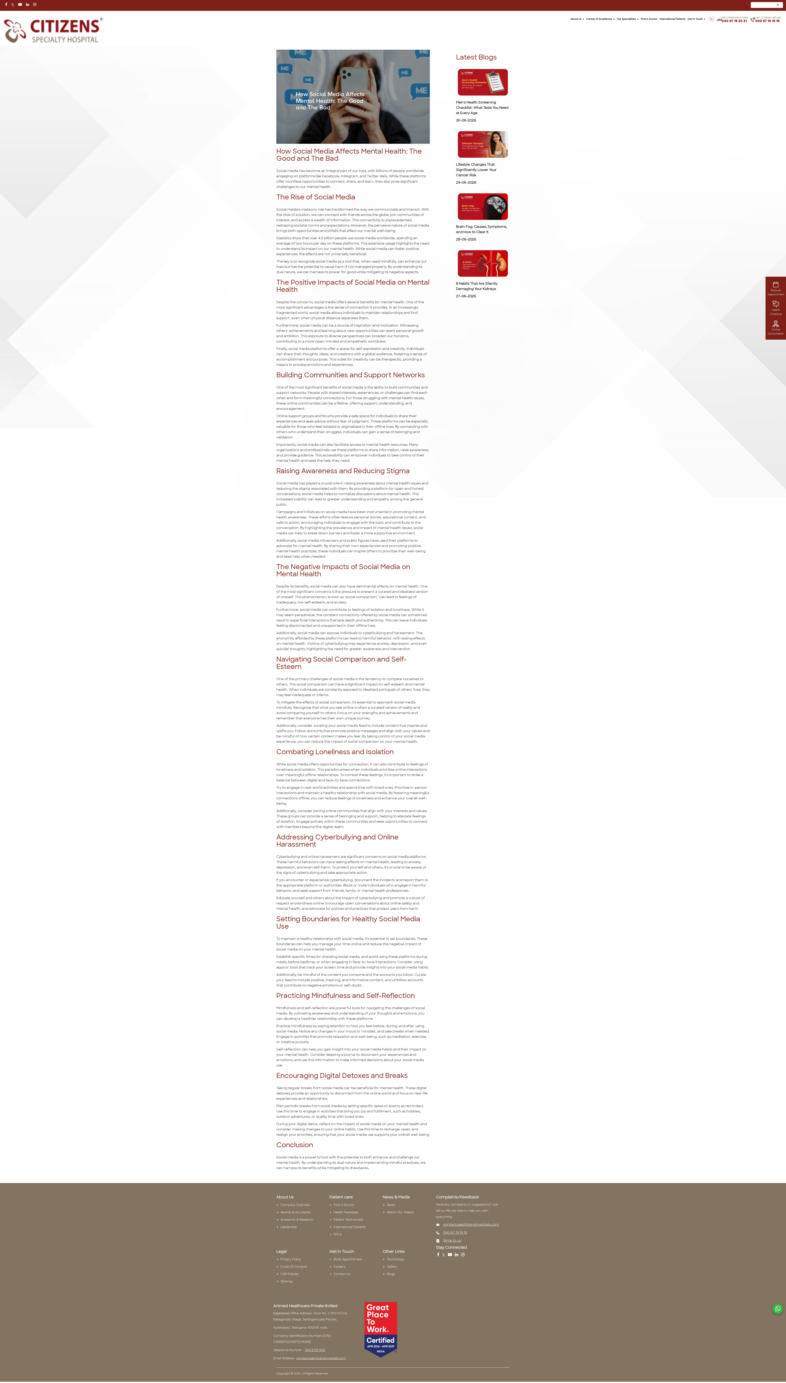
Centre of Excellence (599, 19)
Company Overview (295, 1205)
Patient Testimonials (348, 1219)
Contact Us (342, 1274)
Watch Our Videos (400, 1212)
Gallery (392, 1266)
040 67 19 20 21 (734, 21)
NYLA (338, 1234)
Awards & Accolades (295, 1212)
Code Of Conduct (293, 1266)
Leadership (288, 1227)
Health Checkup (776, 312)
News (391, 1205)
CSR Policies (289, 1274)
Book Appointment (348, 1259)
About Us (576, 19)
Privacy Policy (290, 1259)
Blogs (391, 1274)
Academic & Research (296, 1219)
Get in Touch (695, 19)
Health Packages (346, 1212)
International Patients (672, 19)
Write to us (452, 1240)
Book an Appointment (776, 292)
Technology (395, 1259)
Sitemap (286, 1281)
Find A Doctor (344, 1205)
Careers (339, 1266)
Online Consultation (776, 331)
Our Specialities (627, 19)
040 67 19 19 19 (767, 21)
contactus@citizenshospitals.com (471, 1224)
